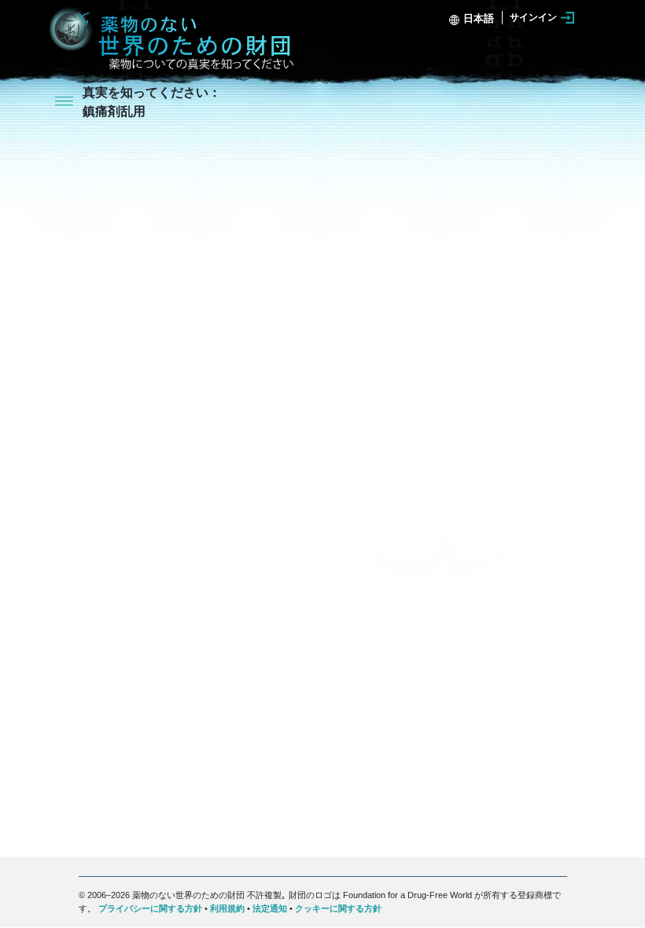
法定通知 (269, 908)
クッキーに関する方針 (338, 908)
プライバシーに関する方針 (150, 908)
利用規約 (227, 908)
